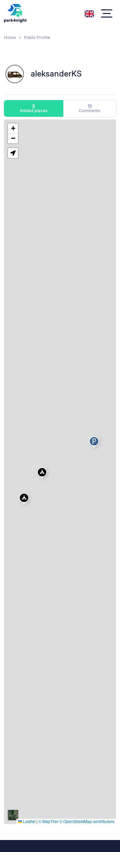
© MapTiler (48, 821)
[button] (25, 500)
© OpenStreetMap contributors (86, 821)
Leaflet (28, 821)
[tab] (33, 108)
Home (10, 37)
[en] (89, 13)
